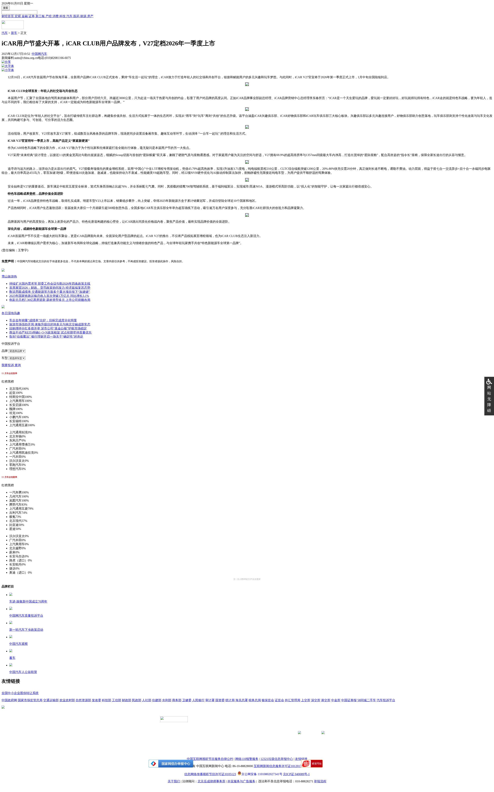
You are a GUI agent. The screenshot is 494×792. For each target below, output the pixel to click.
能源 (83, 16)
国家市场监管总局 (30, 700)
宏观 (18, 16)
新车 (14, 33)
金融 (25, 16)
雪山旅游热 (9, 276)
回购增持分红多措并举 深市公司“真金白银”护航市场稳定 (48, 328)
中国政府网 (9, 700)
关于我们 (174, 781)
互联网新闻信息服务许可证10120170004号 (282, 766)
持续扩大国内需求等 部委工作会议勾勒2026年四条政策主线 (49, 283)
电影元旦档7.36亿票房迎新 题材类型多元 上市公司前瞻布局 (49, 299)
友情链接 (301, 759)
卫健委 (186, 700)
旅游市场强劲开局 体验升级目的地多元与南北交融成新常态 (49, 324)
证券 (32, 16)
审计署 (210, 700)
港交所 (325, 700)
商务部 (176, 700)
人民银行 (198, 700)
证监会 (279, 700)
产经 (49, 16)
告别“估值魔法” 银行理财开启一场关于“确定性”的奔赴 (46, 336)
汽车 (69, 16)
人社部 (146, 700)
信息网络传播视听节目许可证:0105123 (210, 774)
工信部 (116, 700)
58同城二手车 (366, 700)
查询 (18, 365)
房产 (90, 16)
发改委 (96, 700)
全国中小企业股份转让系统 (20, 693)
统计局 (230, 700)
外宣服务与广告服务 (241, 781)
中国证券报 (349, 700)
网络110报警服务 (246, 759)
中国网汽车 (39, 53)
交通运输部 (51, 700)
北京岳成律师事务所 (211, 781)
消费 (55, 16)
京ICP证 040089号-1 (296, 774)
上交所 (305, 700)
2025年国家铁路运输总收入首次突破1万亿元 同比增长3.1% (49, 295)
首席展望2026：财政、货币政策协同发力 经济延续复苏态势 (49, 287)
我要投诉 (8, 365)
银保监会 (268, 700)
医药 (76, 16)
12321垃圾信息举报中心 (277, 759)
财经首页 (8, 16)
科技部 (106, 700)
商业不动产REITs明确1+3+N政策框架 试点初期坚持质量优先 (50, 332)
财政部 (126, 700)
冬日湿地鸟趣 (11, 313)
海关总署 (241, 700)
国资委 (220, 700)
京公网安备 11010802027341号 (261, 773)
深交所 (315, 700)
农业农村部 (67, 700)
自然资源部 (83, 700)
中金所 (335, 700)
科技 (62, 16)
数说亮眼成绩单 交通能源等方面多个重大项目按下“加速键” (49, 291)
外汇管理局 (292, 700)
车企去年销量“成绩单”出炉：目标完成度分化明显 (43, 320)
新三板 (41, 16)
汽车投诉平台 (386, 700)
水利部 (166, 700)
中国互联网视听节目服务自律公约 (210, 759)
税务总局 (255, 700)
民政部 (136, 700)
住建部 (156, 700)
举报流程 (320, 781)
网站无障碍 (489, 399)
